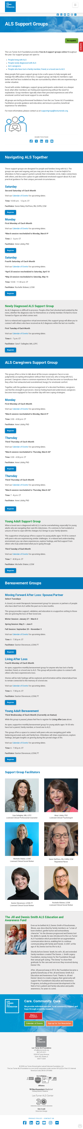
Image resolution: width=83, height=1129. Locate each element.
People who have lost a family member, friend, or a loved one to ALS (36, 69)
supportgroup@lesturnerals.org (54, 111)
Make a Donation (33, 1016)
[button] (75, 4)
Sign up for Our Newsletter (59, 1023)
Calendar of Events (20, 196)
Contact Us (49, 1118)
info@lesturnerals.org (41, 1050)
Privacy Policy (35, 1118)
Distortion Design (41, 1111)
